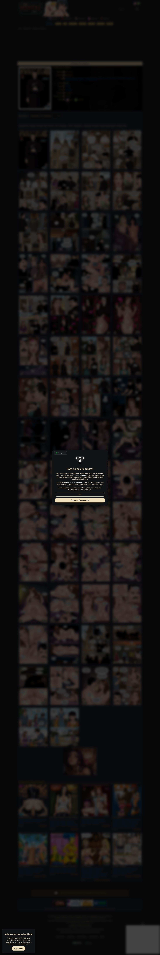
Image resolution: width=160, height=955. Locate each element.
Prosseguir (18, 948)
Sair (80, 494)
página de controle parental (73, 488)
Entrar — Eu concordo (80, 500)
